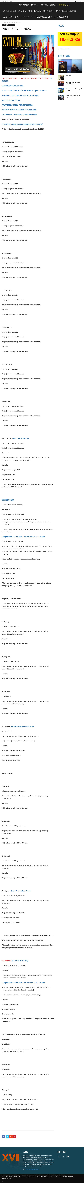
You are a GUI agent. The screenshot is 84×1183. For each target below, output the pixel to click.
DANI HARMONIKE (24, 5)
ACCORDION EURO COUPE (9, 11)
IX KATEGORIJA (8, 500)
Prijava (11, 17)
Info (32, 17)
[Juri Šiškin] (61, 77)
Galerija (26, 17)
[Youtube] (81, 1)
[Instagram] (78, 1)
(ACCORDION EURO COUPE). (13, 86)
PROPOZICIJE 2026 (64, 5)
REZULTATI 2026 (35, 5)
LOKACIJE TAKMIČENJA (34, 11)
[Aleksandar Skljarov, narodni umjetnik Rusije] (61, 83)
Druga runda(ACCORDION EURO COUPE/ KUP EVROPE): (23, 983)
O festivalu (44, 5)
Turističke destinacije (61, 17)
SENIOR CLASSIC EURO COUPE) (20, 95)
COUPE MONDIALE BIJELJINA (44, 17)
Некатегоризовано (11, 24)
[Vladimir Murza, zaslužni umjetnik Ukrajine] (61, 90)
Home (3, 22)
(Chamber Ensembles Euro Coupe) (22, 726)
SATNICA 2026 (53, 5)
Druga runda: (23, 537)
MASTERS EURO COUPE (11, 100)
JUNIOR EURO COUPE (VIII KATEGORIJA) (17, 105)
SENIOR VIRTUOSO (19, 110)
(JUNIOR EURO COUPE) (21, 438)
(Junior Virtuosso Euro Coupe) (21, 891)
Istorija (17, 17)
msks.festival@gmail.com (32, 1169)
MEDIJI (5, 17)
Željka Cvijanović (64, 70)
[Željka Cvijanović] (70, 66)
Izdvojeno (8, 22)
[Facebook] (75, 1)
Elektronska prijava (65, 49)
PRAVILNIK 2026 (22, 11)
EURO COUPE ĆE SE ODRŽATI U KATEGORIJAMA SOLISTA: (24, 91)
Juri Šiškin (68, 75)
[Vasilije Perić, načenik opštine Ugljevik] (61, 97)
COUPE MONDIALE (48, 11)
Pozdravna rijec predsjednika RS (66, 11)
